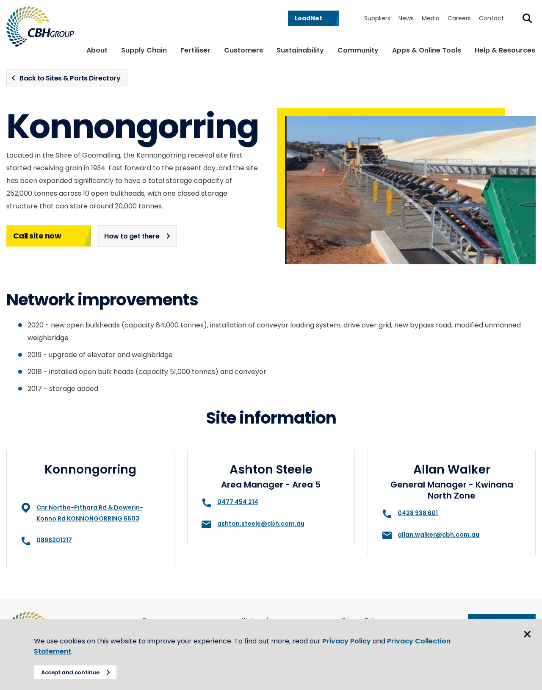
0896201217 (54, 540)
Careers (459, 18)
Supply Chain (144, 50)
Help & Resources (505, 50)
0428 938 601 (418, 513)
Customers (243, 50)
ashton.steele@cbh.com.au (260, 523)
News (406, 18)
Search (527, 18)
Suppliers (377, 18)
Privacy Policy (346, 641)
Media (431, 18)
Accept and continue (70, 672)
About (97, 50)
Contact (491, 18)
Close (527, 634)
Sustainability (300, 50)
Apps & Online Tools (426, 50)
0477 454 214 (237, 502)
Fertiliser (195, 50)
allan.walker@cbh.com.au (438, 534)
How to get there (131, 236)
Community (358, 50)
